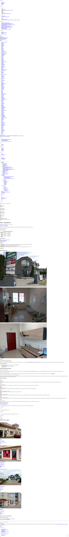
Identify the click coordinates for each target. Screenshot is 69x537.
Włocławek (2, 123)
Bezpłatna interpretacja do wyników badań (8, 167)
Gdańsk (2, 56)
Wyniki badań (3, 192)
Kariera (5, 187)
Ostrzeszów (2, 94)
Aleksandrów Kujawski (4, 42)
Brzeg (2, 47)
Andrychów (2, 43)
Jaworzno (2, 65)
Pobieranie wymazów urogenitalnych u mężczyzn (8, 169)
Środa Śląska (2, 112)
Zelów (2, 131)
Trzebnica (2, 119)
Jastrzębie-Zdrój (3, 64)
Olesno (2, 91)
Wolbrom (2, 126)
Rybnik (2, 109)
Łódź (2, 81)
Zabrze (2, 127)
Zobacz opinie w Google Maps (3, 404)
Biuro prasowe (6, 190)
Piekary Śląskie (3, 98)
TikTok (5, 184)
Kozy (2, 75)
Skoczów (2, 111)
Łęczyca (2, 79)
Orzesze (2, 93)
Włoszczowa (2, 124)
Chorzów (2, 49)
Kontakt (2, 4)
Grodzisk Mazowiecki (3, 61)
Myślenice (2, 87)
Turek (2, 120)
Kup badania (2, 162)
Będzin (2, 44)
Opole (2, 92)
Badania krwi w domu (5, 165)
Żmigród (2, 132)
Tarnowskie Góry (3, 116)
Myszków (2, 88)
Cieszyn (2, 50)
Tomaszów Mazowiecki (4, 117)
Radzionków (2, 106)
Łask (2, 77)
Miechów (2, 84)
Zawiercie (2, 129)
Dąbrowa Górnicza (3, 54)
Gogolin (2, 60)
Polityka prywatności (3, 534)
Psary (2, 101)
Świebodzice (2, 114)
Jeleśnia (2, 67)
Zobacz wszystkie (7, 136)
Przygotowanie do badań (7, 177)
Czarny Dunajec (3, 51)
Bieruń (2, 46)
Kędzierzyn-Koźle (3, 70)
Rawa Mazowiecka (3, 107)
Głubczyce (2, 59)
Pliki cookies (2, 535)
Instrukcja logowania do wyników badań (9, 176)
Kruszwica (2, 76)
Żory (2, 133)
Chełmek (2, 48)
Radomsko (2, 105)
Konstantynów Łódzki (4, 74)
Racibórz (2, 104)
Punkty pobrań (3, 174)
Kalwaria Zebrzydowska (4, 69)
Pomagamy (5, 189)
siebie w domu (22, 135)
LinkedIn (5, 183)
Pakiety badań (4, 164)
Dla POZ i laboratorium (5, 172)
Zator (2, 128)
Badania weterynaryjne (5, 170)
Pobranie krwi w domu (2, 136)
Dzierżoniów (2, 55)
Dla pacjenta (2, 3)
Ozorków (2, 96)
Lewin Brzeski (3, 80)
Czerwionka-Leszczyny (4, 53)
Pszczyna (2, 102)
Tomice (2, 118)
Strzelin (2, 113)
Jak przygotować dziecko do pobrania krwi (9, 178)
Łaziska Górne (3, 78)
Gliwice (2, 58)
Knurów (2, 73)
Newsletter (5, 180)
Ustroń (2, 121)
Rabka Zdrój (2, 103)
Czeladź (2, 52)
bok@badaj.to (3, 241)
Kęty (2, 71)
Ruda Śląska (2, 108)
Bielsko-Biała (3, 45)
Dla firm (4, 173)
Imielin (2, 62)
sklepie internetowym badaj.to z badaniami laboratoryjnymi (30, 371)
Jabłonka (2, 63)
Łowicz (2, 82)
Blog (4, 179)
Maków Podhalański (3, 83)
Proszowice (2, 100)
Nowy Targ (2, 89)
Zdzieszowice (3, 130)
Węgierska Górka (3, 122)
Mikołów (2, 85)
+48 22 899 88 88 (4, 240)
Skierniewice (2, 110)
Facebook (5, 182)
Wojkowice (2, 125)
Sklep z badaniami (5, 163)
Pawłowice (2, 97)
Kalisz (2, 68)
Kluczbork (2, 72)
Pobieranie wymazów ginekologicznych (7, 168)
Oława (2, 90)
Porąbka (2, 99)
